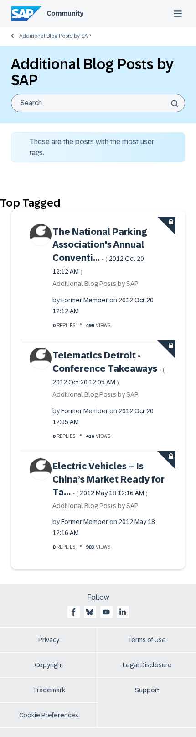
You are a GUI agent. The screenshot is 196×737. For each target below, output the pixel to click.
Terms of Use (147, 640)
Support (147, 690)
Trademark (49, 690)
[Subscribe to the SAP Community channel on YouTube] (106, 612)
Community (64, 13)
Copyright (49, 665)
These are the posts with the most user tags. (92, 147)
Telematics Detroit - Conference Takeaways (108, 368)
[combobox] (98, 103)
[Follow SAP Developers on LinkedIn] (122, 612)
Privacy (48, 640)
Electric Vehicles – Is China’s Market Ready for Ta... (108, 479)
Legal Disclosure (147, 665)
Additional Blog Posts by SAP (55, 36)
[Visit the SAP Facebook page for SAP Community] (73, 612)
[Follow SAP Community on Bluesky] (89, 612)
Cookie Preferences (48, 715)
